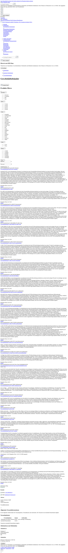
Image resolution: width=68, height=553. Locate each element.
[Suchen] (14, 4)
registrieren (5, 19)
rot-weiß (6, 117)
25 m (6, 144)
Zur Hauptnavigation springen (26, 1)
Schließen (3, 543)
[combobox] (7, 4)
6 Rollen (6, 153)
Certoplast (7, 96)
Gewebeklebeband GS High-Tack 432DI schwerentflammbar (13, 352)
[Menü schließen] (3, 28)
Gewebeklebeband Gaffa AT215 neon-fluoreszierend (12, 342)
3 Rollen (6, 152)
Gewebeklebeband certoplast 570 (7, 459)
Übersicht (3, 20)
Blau (6, 132)
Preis (2, 160)
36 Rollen (7, 157)
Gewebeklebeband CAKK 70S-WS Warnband (10, 260)
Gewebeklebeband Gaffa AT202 (7, 419)
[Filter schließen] (1, 91)
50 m (6, 145)
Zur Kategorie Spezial (7, 51)
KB (5, 97)
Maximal (6, 164)
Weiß (6, 118)
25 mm (6, 106)
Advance (6, 95)
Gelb (6, 126)
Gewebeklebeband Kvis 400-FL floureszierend (10, 205)
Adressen (15, 20)
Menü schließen (6, 15)
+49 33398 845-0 (8, 492)
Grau (6, 136)
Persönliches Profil (9, 20)
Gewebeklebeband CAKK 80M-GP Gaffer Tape (11, 224)
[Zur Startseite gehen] (5, 2)
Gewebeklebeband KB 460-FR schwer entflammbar (11, 292)
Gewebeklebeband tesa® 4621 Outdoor (9, 431)
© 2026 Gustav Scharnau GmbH (7, 547)
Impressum (3, 548)
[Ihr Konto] (2, 13)
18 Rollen (7, 156)
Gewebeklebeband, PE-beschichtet (8, 447)
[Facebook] (2, 487)
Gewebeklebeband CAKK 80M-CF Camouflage (11, 469)
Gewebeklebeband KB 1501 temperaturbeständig (11, 306)
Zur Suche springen (16, 1)
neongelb (7, 123)
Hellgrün (6, 130)
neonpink (7, 119)
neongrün (7, 114)
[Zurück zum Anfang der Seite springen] (2, 550)
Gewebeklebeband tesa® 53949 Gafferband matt (11, 385)
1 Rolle (6, 151)
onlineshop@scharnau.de (10, 494)
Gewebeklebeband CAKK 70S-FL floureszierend (11, 243)
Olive (6, 131)
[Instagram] (1, 487)
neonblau (7, 121)
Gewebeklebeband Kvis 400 (6, 189)
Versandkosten (21, 546)
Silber (6, 139)
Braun (6, 135)
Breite (2, 101)
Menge (2, 148)
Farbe (2, 111)
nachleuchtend (8, 115)
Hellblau (6, 134)
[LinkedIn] (4, 487)
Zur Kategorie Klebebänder (9, 26)
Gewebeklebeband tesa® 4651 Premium (9, 169)
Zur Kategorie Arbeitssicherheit (9, 41)
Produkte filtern (5, 85)
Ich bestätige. (3, 68)
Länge (2, 142)
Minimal (6, 161)
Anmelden (3, 17)
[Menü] (2, 8)
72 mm (6, 104)
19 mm (6, 105)
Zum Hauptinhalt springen (6, 1)
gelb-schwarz (7, 122)
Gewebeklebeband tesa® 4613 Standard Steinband (11, 396)
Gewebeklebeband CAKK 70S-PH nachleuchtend (11, 323)
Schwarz (6, 138)
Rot (5, 127)
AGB (13, 548)
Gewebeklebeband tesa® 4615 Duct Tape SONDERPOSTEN (14, 365)
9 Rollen (6, 155)
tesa (5, 99)
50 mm (6, 109)
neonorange (7, 125)
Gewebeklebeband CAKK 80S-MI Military (10, 275)
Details (2, 186)
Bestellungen (20, 20)
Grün (6, 128)
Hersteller (3, 92)
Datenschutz (8, 548)
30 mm (6, 108)
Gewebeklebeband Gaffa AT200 (7, 408)
